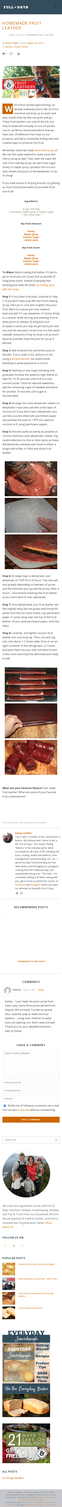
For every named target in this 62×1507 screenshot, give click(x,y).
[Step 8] (31, 721)
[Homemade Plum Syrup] (31, 935)
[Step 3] (31, 479)
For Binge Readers (13, 1478)
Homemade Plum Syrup (31, 961)
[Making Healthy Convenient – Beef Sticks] (8, 1283)
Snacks (17, 46)
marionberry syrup (45, 150)
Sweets (25, 46)
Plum (21, 823)
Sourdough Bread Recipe (30, 1308)
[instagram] (14, 1246)
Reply (41, 989)
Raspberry (30, 823)
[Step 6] (31, 684)
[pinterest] (22, 1246)
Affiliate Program (34, 1502)
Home (12, 35)
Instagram (35, 884)
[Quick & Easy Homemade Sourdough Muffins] (8, 1298)
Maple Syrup (31, 234)
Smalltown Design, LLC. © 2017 (40, 1505)
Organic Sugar (31, 237)
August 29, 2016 (35, 42)
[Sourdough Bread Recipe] (8, 1313)
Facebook (20, 884)
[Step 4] (31, 515)
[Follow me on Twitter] (17, 893)
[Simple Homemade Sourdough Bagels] (8, 1269)
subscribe (24, 1110)
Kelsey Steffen (12, 42)
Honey (31, 231)
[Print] (20, 53)
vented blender (21, 359)
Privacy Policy (37, 1500)
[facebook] (5, 1246)
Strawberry (41, 823)
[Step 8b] (31, 757)
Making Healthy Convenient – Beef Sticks (38, 1278)
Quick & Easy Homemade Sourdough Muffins (36, 1295)
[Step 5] (31, 552)
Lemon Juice (31, 239)
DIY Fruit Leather (10, 823)
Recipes (20, 35)
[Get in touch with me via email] (21, 893)
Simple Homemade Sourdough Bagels (36, 1264)
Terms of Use (45, 1497)
